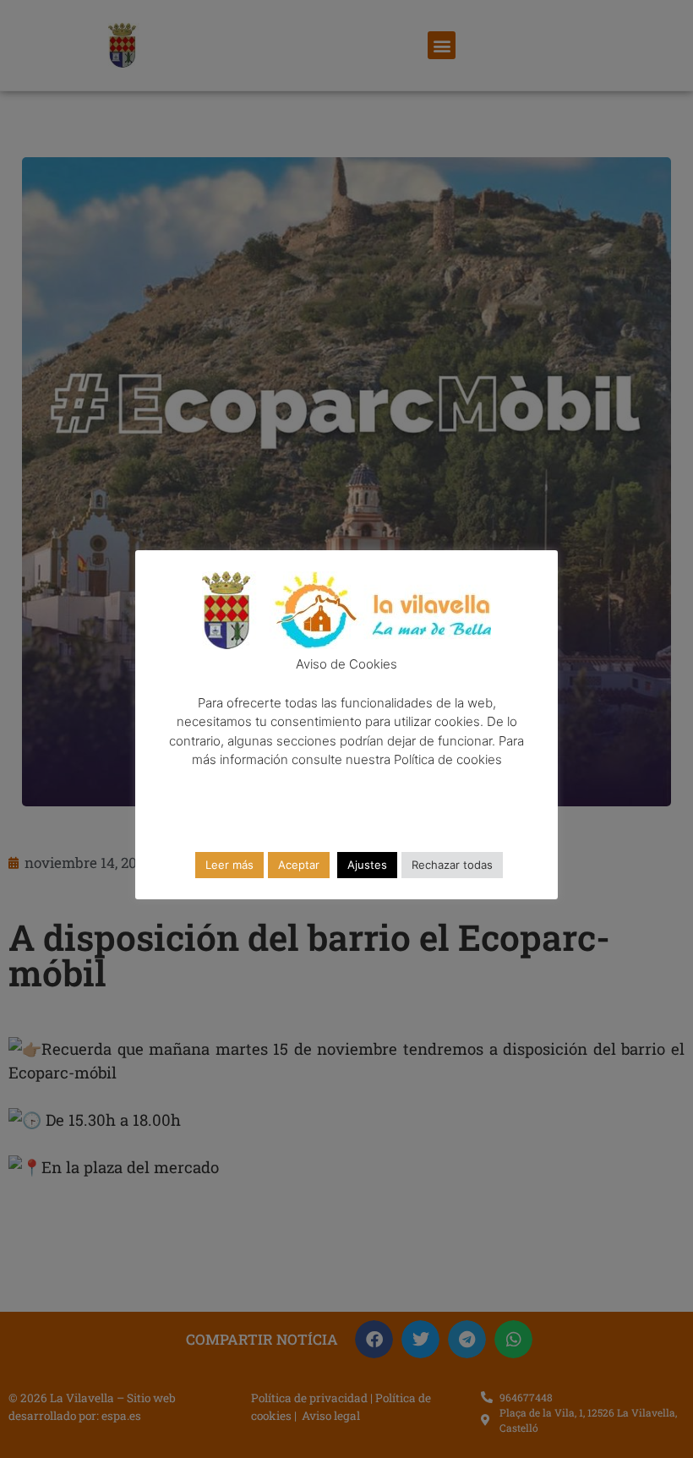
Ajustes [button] (367, 864)
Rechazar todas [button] (452, 864)
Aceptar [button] (298, 864)
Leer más (229, 864)
